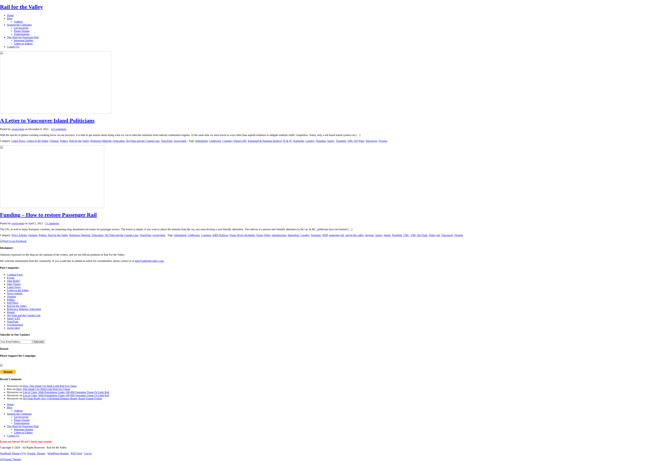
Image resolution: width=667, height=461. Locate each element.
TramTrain (166, 140)
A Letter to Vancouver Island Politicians (47, 120)
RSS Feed (76, 453)
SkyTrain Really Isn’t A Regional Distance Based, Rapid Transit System (62, 398)
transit (387, 235)
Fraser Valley (263, 235)
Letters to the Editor (37, 140)
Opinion (54, 140)
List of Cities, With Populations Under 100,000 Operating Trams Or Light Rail (66, 392)
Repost (11, 312)
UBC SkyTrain (355, 140)
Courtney (227, 140)
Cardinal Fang (15, 274)
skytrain (369, 235)
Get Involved (21, 27)
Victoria (382, 140)
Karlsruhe (298, 140)
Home (10, 15)
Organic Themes (36, 453)
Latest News (18, 140)
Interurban (293, 235)
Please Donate (22, 31)
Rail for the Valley (21, 7)
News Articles (19, 235)
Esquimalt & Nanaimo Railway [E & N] (270, 140)
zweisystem (17, 129)
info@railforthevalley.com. (149, 260)
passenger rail (336, 235)
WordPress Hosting (58, 453)
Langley (310, 140)
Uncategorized (15, 324)
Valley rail (434, 235)
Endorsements (21, 34)
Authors (18, 21)
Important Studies (23, 40)
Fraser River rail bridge (242, 235)
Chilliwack (215, 140)
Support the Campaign (19, 24)
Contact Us (13, 46)
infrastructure (279, 235)
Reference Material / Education (107, 140)
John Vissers (14, 284)
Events (10, 277)
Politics (64, 140)
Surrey (330, 140)
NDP (325, 235)
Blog (9, 18)
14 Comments (58, 129)
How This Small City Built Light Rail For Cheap (50, 385)
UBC (406, 235)
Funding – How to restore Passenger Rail (48, 215)
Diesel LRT (240, 140)
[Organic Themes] (10, 459)
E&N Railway (220, 235)
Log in (88, 453)
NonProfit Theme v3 (11, 453)
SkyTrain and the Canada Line (142, 140)
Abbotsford (201, 140)
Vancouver (371, 140)
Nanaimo (321, 140)
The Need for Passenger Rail (23, 37)
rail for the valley (354, 235)
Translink (341, 140)
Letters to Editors (23, 43)
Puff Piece (12, 302)
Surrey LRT (13, 318)
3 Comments (52, 223)
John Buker (13, 280)
